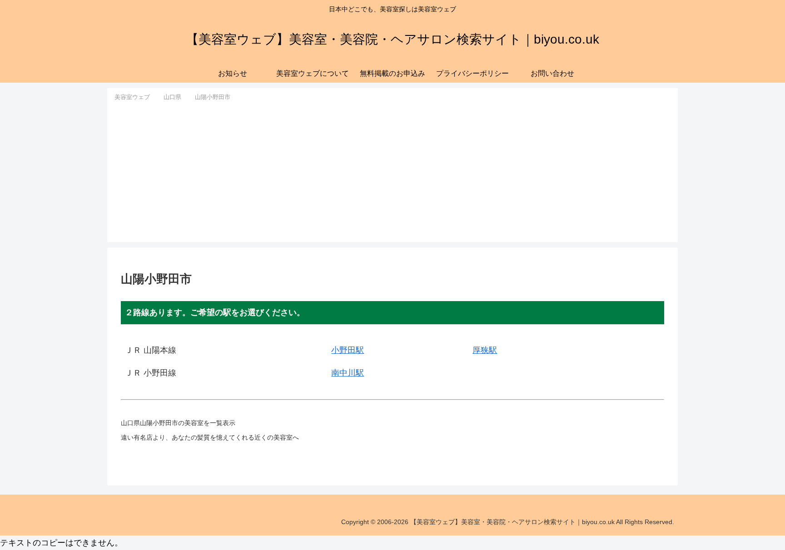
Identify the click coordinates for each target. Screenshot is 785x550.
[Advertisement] (392, 170)
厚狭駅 (484, 350)
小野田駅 (347, 350)
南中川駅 (347, 372)
